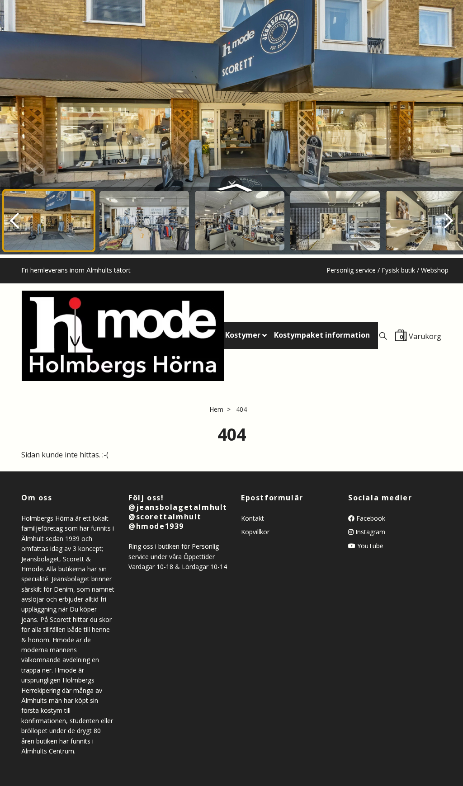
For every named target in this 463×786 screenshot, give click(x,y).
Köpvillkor (255, 531)
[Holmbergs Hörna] (123, 335)
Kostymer (242, 335)
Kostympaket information (322, 335)
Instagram (369, 531)
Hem (216, 409)
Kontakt (252, 518)
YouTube (369, 545)
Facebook (369, 518)
